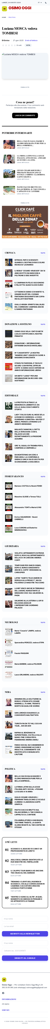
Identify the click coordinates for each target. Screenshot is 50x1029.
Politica (12, 17)
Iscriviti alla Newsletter (25, 934)
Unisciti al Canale (25, 958)
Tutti (43, 253)
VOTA (28, 45)
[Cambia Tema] (46, 2)
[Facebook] (3, 993)
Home (4, 17)
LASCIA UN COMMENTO (25, 115)
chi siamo (5, 1004)
